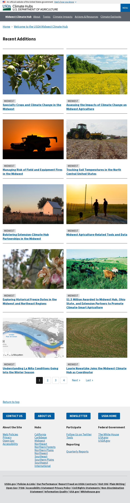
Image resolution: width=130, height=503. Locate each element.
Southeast (41, 456)
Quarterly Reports (77, 451)
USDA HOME (109, 416)
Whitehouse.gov (90, 491)
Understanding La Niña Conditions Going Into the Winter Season (30, 370)
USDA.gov (104, 441)
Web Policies (10, 434)
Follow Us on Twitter (79, 434)
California (40, 434)
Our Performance (47, 484)
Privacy (7, 437)
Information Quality (56, 491)
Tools (69, 437)
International (43, 466)
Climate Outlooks (111, 16)
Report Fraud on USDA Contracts (78, 484)
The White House (108, 434)
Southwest (41, 463)
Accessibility (10, 444)
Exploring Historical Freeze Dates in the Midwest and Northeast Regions (30, 301)
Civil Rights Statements (86, 487)
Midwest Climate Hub (18, 16)
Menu (125, 7)
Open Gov (8, 441)
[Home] (30, 9)
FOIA (22, 487)
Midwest (40, 441)
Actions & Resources (86, 16)
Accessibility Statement (40, 487)
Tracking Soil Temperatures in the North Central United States (93, 172)
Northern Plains (44, 450)
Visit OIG (103, 484)
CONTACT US (14, 416)
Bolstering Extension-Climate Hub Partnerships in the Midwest (26, 236)
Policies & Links (26, 484)
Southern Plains (44, 460)
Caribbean (41, 437)
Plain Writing (117, 484)
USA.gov (103, 437)
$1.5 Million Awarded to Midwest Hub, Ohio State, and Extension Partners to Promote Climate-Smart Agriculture (95, 303)
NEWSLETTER (78, 416)
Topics (46, 16)
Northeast (41, 444)
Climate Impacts (62, 16)
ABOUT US (44, 416)
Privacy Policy (63, 487)
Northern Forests (45, 447)
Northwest (41, 453)
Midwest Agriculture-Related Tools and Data (96, 234)
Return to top (11, 402)
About (36, 16)
